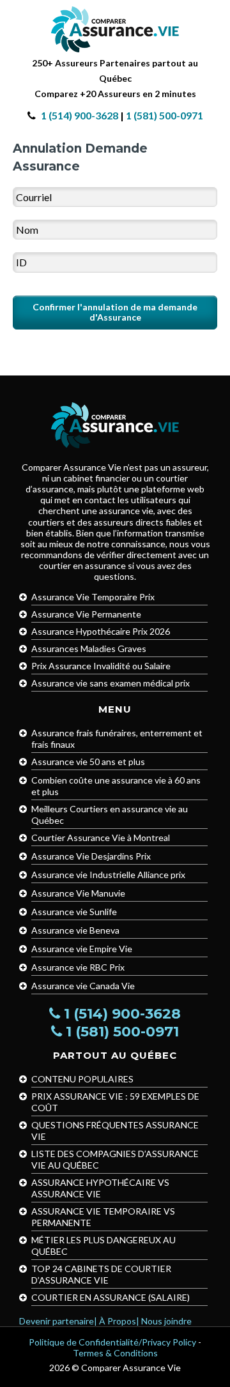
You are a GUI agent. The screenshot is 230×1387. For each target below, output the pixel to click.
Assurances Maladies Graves (88, 648)
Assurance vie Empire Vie (81, 948)
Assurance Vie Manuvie (78, 893)
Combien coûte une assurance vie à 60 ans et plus (116, 786)
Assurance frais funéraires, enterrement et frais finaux (117, 738)
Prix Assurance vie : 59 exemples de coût (115, 1102)
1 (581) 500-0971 (164, 115)
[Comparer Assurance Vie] (115, 28)
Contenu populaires (82, 1078)
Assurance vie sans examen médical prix (110, 683)
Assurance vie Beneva (75, 930)
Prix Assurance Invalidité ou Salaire (101, 665)
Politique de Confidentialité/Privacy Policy (112, 1342)
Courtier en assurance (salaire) (110, 1297)
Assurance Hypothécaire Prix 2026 (100, 631)
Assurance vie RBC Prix (78, 967)
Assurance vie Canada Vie (83, 985)
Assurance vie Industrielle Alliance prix (108, 874)
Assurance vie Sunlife (74, 911)
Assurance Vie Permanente (86, 614)
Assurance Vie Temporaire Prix (93, 596)
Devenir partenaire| (58, 1320)
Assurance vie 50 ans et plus (88, 761)
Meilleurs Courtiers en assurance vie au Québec (109, 814)
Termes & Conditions (115, 1352)
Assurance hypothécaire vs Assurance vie (100, 1188)
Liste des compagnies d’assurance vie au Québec (115, 1159)
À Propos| (119, 1320)
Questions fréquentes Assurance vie (115, 1130)
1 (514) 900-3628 (79, 115)
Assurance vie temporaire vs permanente (103, 1217)
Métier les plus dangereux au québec (103, 1245)
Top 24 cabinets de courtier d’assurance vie (101, 1274)
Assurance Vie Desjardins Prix (91, 856)
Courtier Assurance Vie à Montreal (100, 837)
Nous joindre (166, 1320)
